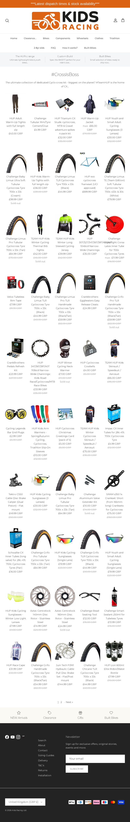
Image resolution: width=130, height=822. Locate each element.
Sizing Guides (46, 755)
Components (63, 38)
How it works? (70, 47)
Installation (44, 775)
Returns (42, 770)
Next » (69, 702)
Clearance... (30, 38)
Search (42, 740)
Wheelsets (82, 38)
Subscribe (77, 769)
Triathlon (115, 38)
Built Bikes (90, 47)
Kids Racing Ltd (19, 810)
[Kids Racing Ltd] (65, 20)
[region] (65, 4)
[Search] (7, 21)
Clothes (99, 38)
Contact (43, 750)
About (41, 745)
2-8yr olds (39, 47)
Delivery (43, 760)
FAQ (53, 47)
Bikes (46, 38)
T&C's (41, 765)
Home (13, 38)
